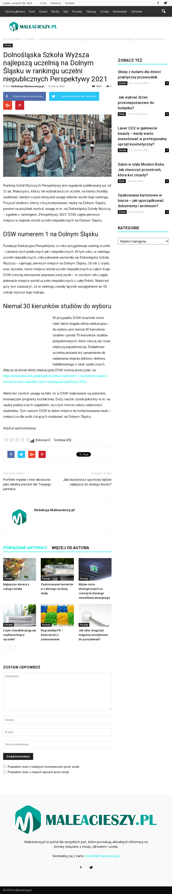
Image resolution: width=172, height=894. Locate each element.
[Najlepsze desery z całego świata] (19, 569)
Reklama (56, 3)
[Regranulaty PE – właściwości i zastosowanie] (57, 615)
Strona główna (15, 11)
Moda (55, 11)
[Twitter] (165, 3)
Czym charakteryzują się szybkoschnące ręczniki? (19, 635)
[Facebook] (158, 3)
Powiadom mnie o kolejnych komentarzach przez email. (44, 766)
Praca (122, 211)
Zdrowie (136, 11)
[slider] (16, 439)
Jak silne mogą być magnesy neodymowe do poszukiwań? (93, 635)
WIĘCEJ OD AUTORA (70, 547)
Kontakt (69, 3)
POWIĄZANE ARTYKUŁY (25, 547)
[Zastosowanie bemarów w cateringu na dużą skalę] (57, 569)
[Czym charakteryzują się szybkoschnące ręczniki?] (19, 615)
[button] (163, 11)
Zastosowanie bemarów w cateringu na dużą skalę (57, 589)
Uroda (104, 11)
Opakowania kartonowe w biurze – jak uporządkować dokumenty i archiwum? (141, 200)
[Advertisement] (116, 26)
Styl (65, 11)
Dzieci (43, 11)
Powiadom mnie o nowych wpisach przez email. (39, 772)
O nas (43, 3)
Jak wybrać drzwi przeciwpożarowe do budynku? (136, 102)
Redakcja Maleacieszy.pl (27, 86)
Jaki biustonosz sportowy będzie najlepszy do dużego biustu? (87, 482)
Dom (32, 11)
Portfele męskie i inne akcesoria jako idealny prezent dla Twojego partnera (27, 484)
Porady (77, 11)
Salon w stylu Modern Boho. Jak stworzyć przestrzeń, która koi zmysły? (141, 169)
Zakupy (91, 11)
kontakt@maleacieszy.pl (102, 856)
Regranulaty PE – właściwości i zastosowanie (52, 635)
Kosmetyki (120, 11)
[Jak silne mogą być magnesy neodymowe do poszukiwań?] (95, 615)
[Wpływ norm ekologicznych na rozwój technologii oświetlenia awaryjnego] (95, 569)
